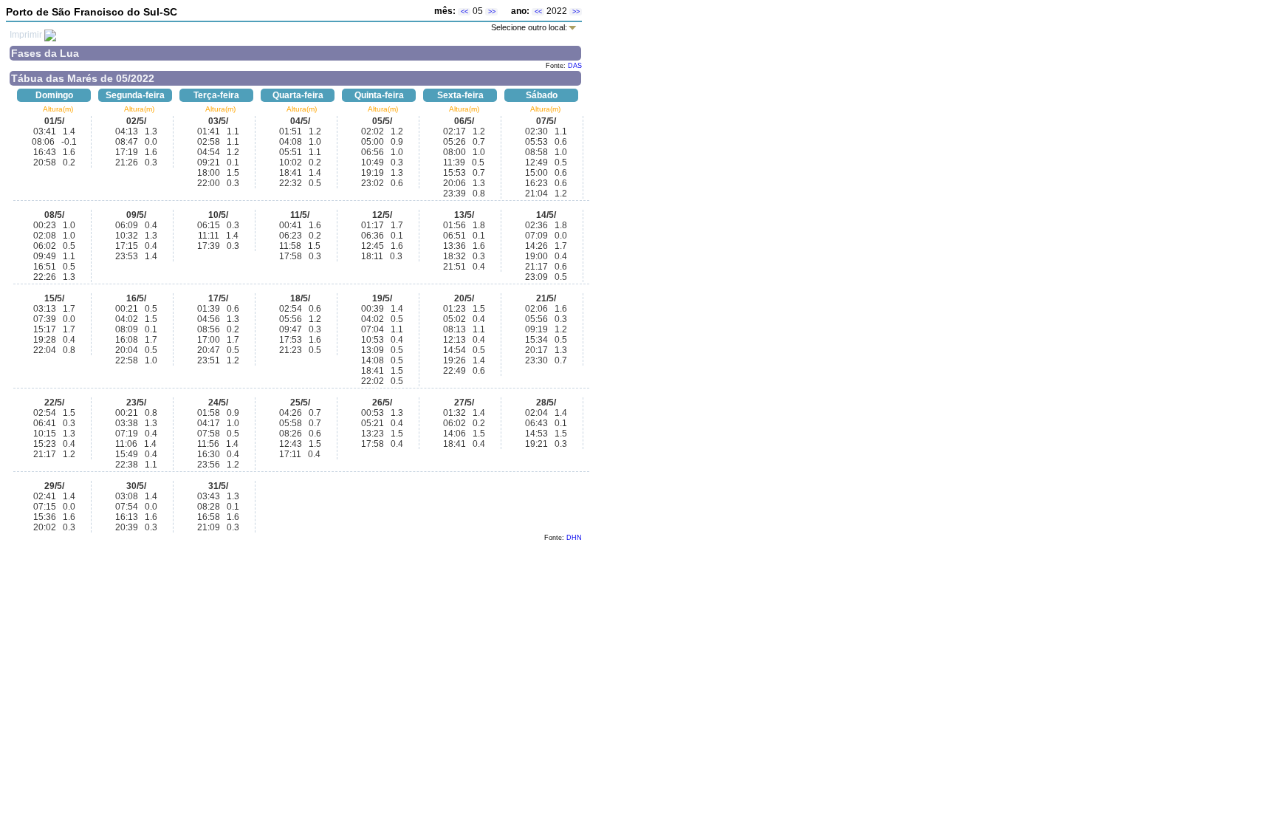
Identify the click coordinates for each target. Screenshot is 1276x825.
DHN (574, 537)
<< (464, 12)
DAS (575, 65)
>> (491, 12)
